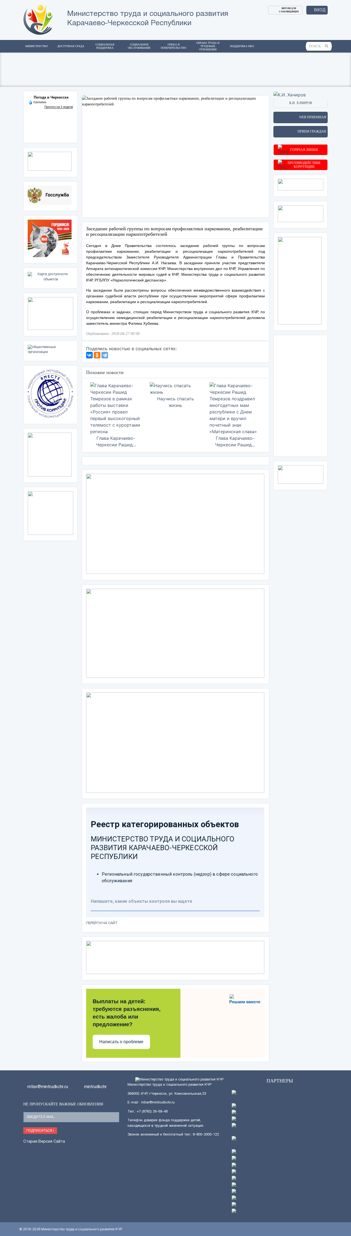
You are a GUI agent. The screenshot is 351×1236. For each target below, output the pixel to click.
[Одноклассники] (97, 355)
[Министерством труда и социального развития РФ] (280, 1097)
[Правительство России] (258, 1152)
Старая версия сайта (44, 1141)
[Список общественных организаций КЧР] (50, 349)
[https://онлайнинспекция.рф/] (263, 1205)
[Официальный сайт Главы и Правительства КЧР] (280, 1143)
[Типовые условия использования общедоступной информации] (280, 1129)
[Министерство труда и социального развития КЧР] (38, 19)
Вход (320, 10)
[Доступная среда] (252, 1106)
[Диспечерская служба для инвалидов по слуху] (50, 313)
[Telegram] (104, 355)
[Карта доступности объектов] (50, 276)
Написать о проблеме (121, 1041)
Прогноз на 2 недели (58, 106)
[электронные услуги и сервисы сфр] (270, 1192)
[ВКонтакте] (89, 355)
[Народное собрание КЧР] (260, 1159)
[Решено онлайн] (250, 1179)
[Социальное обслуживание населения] (300, 213)
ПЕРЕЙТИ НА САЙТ (102, 923)
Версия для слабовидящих (289, 10)
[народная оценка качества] (262, 1172)
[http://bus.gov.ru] (250, 1186)
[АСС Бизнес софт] (252, 1166)
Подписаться (39, 1130)
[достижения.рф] (250, 1212)
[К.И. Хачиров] (289, 94)
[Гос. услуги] (245, 1113)
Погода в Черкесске (51, 97)
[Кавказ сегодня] (250, 1120)
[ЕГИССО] (243, 1199)
